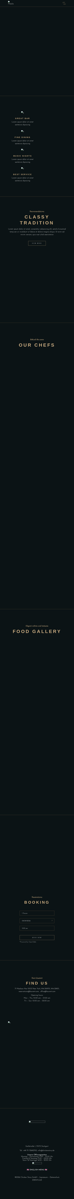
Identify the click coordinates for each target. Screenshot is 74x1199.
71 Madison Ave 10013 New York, (28, 989)
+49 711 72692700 (30, 1150)
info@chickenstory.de (46, 1150)
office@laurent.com (47, 991)
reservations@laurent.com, (29, 991)
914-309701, (46, 989)
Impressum (43, 1177)
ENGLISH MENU (37, 1170)
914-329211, (55, 989)
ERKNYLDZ (37, 1180)
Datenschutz (54, 1177)
